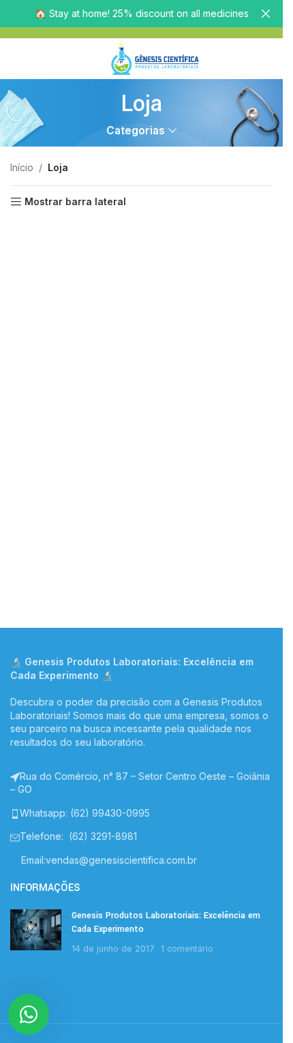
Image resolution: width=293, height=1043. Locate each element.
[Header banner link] (141, 13)
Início (21, 167)
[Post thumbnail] (35, 932)
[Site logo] (154, 57)
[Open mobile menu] (88, 58)
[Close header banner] (266, 13)
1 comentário (187, 948)
